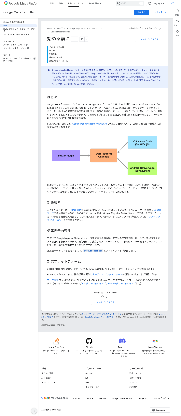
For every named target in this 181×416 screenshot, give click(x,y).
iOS (87, 378)
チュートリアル (48, 382)
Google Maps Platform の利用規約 (89, 123)
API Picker (45, 378)
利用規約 (133, 387)
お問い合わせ (160, 12)
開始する (141, 12)
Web (87, 382)
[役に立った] (156, 28)
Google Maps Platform (78, 28)
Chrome (89, 398)
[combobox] (130, 3)
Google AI (142, 398)
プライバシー (58, 410)
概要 (52, 3)
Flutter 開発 (75, 210)
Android (88, 373)
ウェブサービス (92, 387)
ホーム (50, 28)
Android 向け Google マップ (122, 283)
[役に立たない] (160, 28)
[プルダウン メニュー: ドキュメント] (83, 3)
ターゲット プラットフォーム (107, 274)
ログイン (174, 3)
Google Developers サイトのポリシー (100, 317)
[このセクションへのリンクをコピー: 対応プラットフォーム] (84, 262)
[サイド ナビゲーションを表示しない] (34, 411)
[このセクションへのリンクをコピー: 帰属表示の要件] (74, 231)
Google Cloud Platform (122, 398)
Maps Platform (30, 3)
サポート (133, 382)
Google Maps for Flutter (19, 12)
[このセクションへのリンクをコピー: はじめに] (63, 97)
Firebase (102, 398)
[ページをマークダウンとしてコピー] (82, 39)
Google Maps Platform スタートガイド (124, 80)
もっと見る (94, 3)
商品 (61, 3)
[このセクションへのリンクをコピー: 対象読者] (63, 203)
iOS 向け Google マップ (94, 283)
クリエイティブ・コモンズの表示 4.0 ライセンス (102, 314)
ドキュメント (74, 3)
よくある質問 (47, 373)
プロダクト (60, 28)
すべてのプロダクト (161, 398)
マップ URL (53, 280)
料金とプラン (135, 373)
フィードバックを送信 (149, 39)
